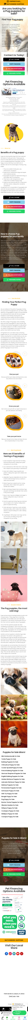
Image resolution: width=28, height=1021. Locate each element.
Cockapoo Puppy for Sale (10, 811)
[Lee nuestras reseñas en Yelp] (21, 953)
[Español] (10, 1008)
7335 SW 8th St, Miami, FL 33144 (14, 994)
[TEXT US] (3, 1008)
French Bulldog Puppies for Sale (12, 771)
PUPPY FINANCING (15, 64)
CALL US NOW (15, 59)
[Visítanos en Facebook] (6, 953)
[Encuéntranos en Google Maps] (14, 953)
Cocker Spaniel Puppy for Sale (11, 768)
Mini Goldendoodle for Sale (10, 756)
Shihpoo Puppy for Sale (9, 808)
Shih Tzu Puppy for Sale (9, 794)
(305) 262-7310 (14, 996)
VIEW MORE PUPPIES (15, 73)
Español (10, 1010)
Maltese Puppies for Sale (10, 785)
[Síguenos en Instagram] (10, 953)
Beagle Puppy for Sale (9, 796)
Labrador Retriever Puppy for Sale (13, 782)
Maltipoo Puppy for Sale (9, 814)
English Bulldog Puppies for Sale (12, 776)
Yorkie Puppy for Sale (8, 759)
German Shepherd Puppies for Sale (13, 773)
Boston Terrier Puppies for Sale (12, 802)
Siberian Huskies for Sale (9, 805)
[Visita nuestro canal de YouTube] (17, 953)
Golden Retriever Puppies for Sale (13, 779)
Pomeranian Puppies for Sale (11, 788)
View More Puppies (18, 1012)
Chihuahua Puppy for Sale (10, 765)
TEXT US (3, 1010)
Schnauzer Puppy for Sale (10, 791)
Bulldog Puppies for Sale (9, 762)
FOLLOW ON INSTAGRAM (15, 68)
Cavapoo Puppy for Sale (9, 817)
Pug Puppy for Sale (7, 799)
